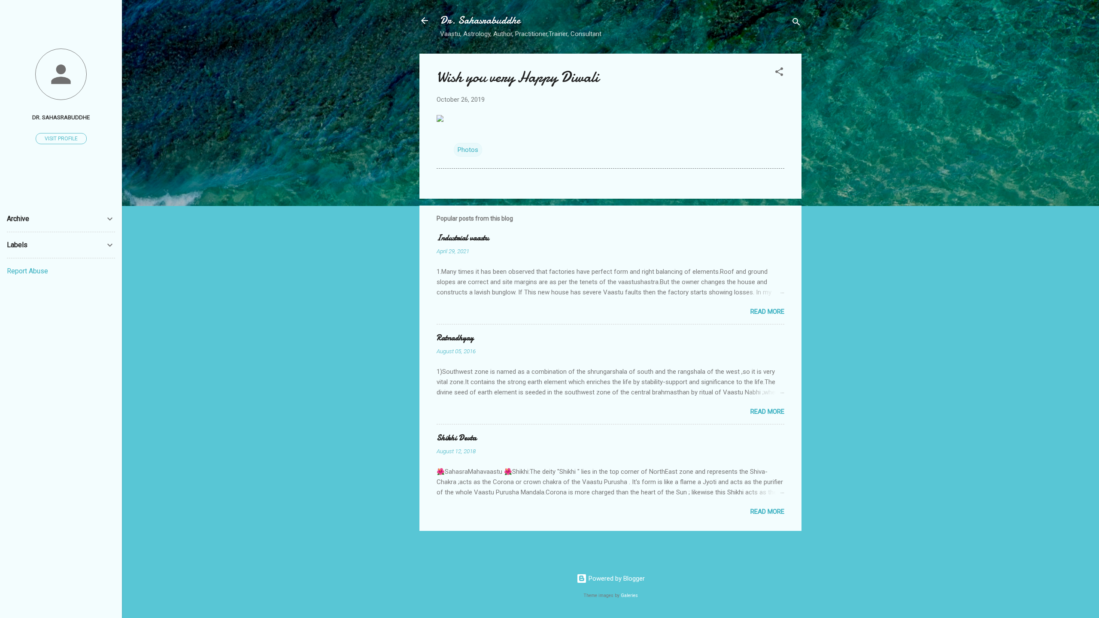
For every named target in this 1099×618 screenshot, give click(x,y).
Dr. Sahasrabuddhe (480, 20)
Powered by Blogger (616, 578)
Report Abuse (27, 271)
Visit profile (61, 139)
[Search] (796, 23)
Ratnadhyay (455, 338)
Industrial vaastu (463, 238)
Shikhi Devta (457, 438)
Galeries (629, 595)
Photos (468, 150)
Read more (767, 311)
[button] (779, 73)
